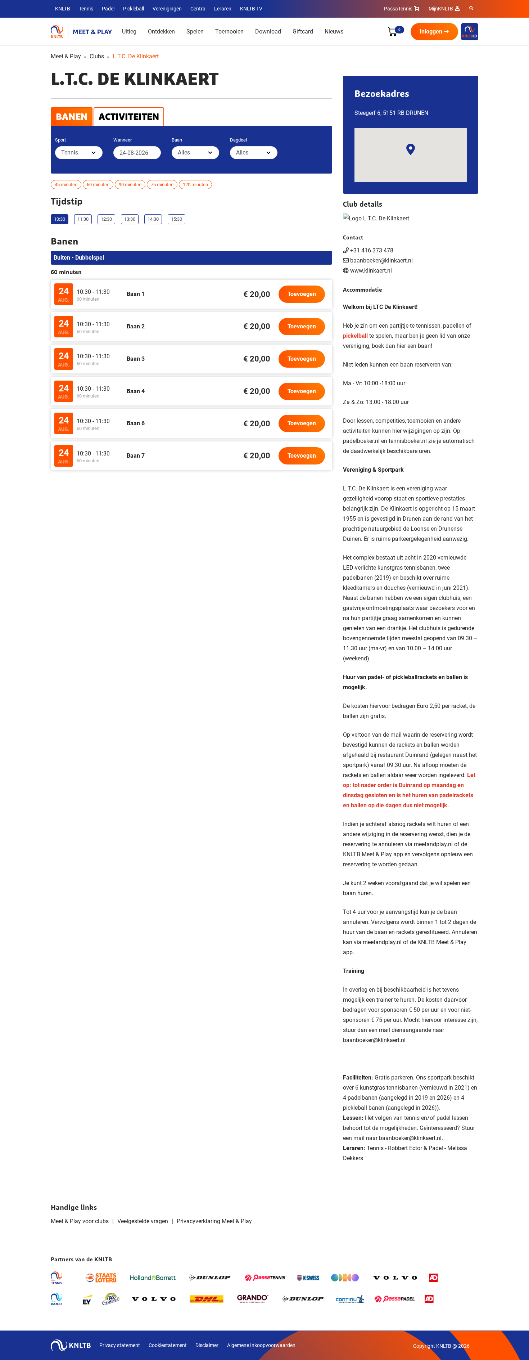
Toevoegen (302, 294)
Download (268, 31)
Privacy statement (119, 1345)
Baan (177, 140)
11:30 (83, 219)
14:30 (153, 219)
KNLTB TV (251, 9)
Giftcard (303, 31)
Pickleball (133, 9)
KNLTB (62, 9)
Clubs (97, 56)
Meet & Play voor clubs (80, 1221)
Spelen (195, 31)
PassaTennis (398, 9)
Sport (60, 140)
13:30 (129, 219)
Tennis (86, 9)
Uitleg (129, 31)
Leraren (222, 9)
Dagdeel (238, 140)
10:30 (59, 219)
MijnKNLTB (441, 9)
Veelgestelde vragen (142, 1221)
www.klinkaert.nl (371, 270)
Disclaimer (206, 1345)
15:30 (176, 219)
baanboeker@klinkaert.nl (374, 1040)
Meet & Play (66, 56)
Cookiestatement (168, 1345)
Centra (197, 9)
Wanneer (122, 140)
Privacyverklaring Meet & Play (214, 1221)
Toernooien (229, 31)
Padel (108, 9)
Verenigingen (167, 9)
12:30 (106, 219)
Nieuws (334, 31)
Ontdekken (161, 31)
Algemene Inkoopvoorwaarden (261, 1345)
